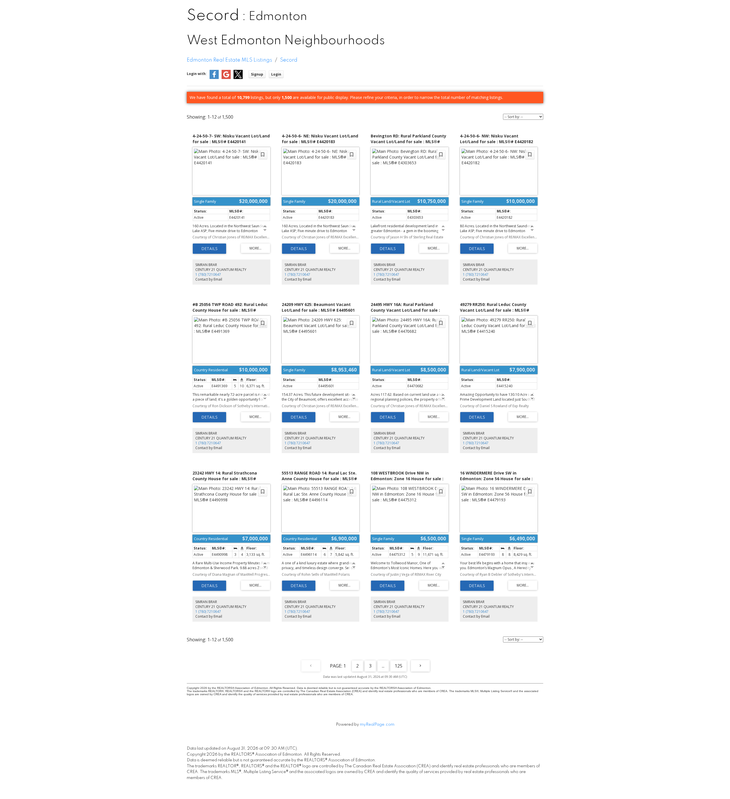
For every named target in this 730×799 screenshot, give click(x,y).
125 (398, 666)
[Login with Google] (226, 77)
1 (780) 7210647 (208, 274)
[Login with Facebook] (214, 77)
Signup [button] (257, 74)
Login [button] (276, 74)
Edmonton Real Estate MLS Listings (229, 60)
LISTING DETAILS (209, 249)
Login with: (197, 73)
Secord (288, 60)
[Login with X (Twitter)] (238, 77)
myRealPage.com (377, 725)
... (383, 666)
